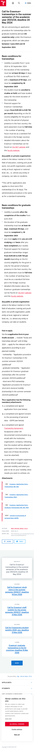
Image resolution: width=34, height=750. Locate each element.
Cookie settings (17, 729)
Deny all (17, 734)
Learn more (8, 718)
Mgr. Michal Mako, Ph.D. (19, 528)
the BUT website (24, 293)
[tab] (17, 568)
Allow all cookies (17, 724)
